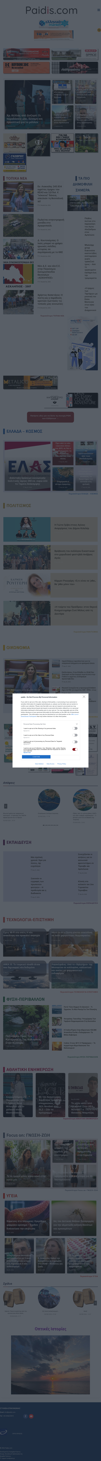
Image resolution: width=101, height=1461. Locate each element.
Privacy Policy (61, 764)
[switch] (75, 728)
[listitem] (50, 724)
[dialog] (50, 730)
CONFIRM (36, 757)
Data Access (50, 764)
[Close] (85, 697)
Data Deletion (39, 764)
